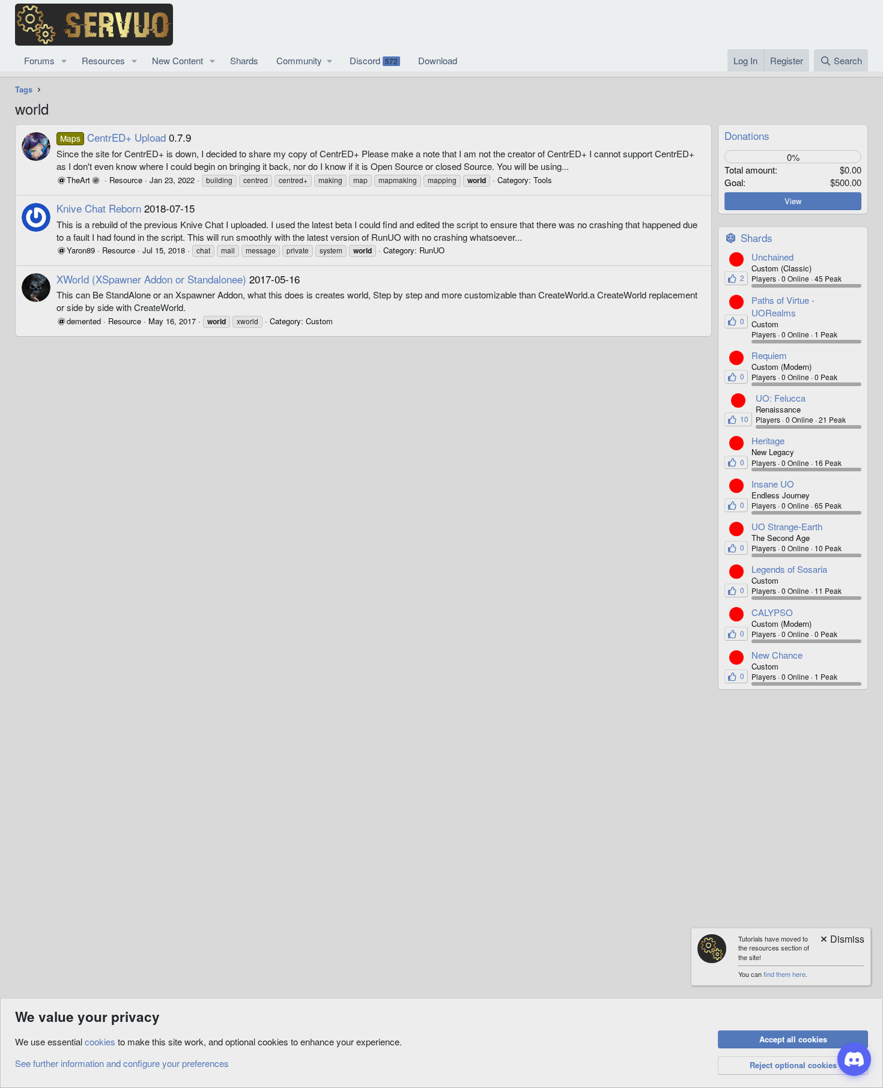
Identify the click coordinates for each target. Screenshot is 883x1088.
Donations (746, 135)
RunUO (432, 250)
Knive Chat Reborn (98, 208)
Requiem (769, 355)
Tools (542, 180)
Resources (103, 60)
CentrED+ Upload (113, 137)
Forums (39, 60)
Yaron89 (81, 250)
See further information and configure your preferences (122, 1063)
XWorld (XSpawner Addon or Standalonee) (151, 278)
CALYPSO (772, 612)
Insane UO (772, 483)
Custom (319, 321)
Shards (244, 60)
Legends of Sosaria (789, 569)
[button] (64, 60)
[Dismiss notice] (841, 940)
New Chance (777, 654)
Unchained (772, 256)
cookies (100, 1041)
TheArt (78, 180)
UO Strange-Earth (786, 526)
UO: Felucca (781, 397)
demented (84, 321)
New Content (177, 60)
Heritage (767, 440)
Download (437, 60)
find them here (784, 974)
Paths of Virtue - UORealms (783, 306)
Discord (374, 60)
